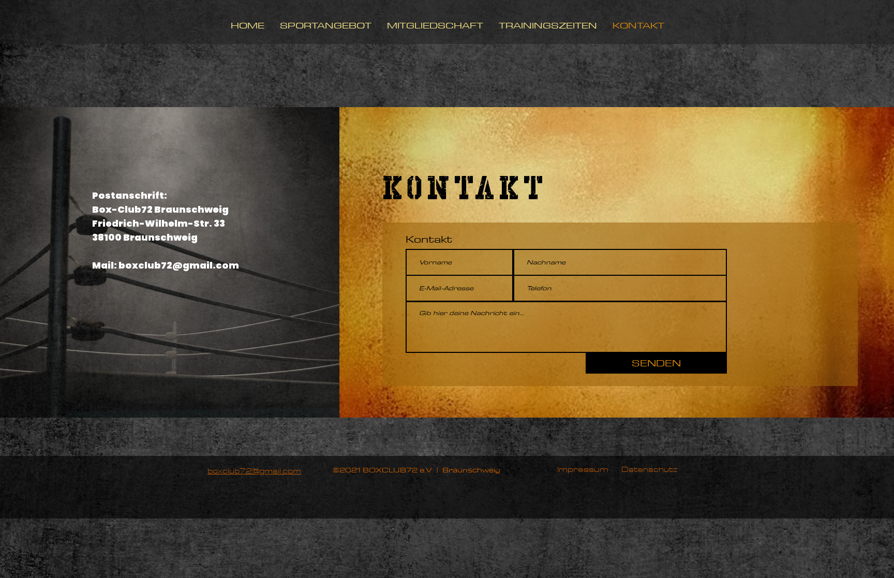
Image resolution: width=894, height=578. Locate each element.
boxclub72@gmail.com (178, 265)
